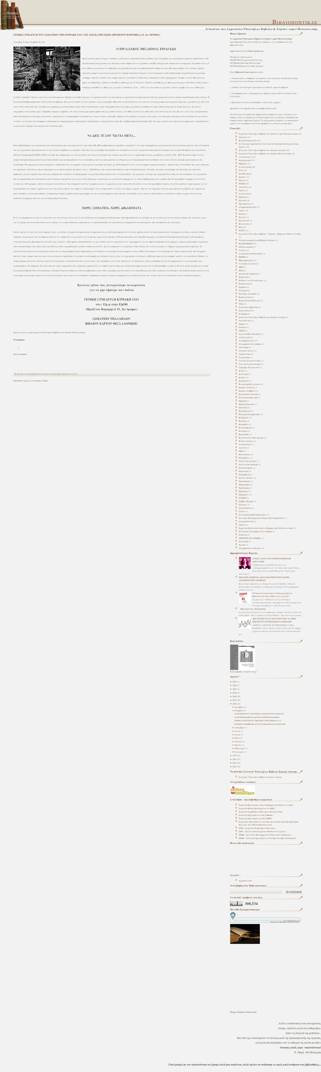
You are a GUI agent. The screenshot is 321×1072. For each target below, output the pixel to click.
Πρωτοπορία (244, 481)
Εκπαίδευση (244, 283)
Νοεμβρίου (239, 710)
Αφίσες (242, 210)
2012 (235, 766)
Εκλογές (242, 217)
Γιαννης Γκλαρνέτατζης (250, 364)
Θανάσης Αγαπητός (248, 293)
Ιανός (241, 170)
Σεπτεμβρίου (240, 727)
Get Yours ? (296, 922)
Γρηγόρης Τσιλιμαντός (249, 367)
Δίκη (241, 270)
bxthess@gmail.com (255, 51)
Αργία (242, 190)
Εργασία (243, 200)
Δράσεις (242, 177)
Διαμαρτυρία (245, 160)
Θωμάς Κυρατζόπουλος (249, 300)
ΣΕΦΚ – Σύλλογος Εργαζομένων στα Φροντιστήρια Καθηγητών (267, 838)
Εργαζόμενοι (244, 410)
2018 (235, 696)
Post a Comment (19, 354)
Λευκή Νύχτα (245, 444)
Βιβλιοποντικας (295, 22)
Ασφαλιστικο (245, 354)
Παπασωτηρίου (246, 467)
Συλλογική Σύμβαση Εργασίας (252, 514)
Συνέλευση (244, 193)
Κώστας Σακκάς (246, 441)
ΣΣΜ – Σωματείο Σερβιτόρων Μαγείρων (257, 828)
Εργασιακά (244, 220)
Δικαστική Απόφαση (248, 273)
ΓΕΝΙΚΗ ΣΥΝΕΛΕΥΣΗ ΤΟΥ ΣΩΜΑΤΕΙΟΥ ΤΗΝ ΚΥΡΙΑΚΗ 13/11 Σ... (258, 721)
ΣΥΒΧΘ (242, 498)
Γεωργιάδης (244, 357)
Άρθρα (242, 323)
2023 (235, 681)
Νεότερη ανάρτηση (24, 373)
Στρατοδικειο (245, 310)
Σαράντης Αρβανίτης (248, 307)
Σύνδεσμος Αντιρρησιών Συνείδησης (255, 531)
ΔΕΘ (241, 267)
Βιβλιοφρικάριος (246, 260)
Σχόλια (242, 524)
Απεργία (243, 137)
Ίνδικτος (242, 327)
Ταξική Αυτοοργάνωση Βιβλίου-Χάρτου (257, 240)
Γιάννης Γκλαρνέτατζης (250, 360)
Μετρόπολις (244, 457)
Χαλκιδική (243, 541)
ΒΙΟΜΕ (242, 257)
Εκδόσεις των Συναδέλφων (251, 280)
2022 (235, 685)
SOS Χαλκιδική (245, 246)
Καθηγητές (244, 417)
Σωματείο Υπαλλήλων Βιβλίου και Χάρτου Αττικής (262, 317)
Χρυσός (242, 544)
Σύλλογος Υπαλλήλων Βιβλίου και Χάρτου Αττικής (262, 150)
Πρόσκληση (244, 487)
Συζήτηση (243, 313)
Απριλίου (238, 741)
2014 (235, 759)
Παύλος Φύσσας (246, 477)
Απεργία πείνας (246, 350)
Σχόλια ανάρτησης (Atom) (36, 380)
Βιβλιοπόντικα (242, 72)
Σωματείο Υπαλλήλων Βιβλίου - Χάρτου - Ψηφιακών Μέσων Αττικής (270, 233)
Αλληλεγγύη (244, 337)
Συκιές (242, 511)
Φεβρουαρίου (240, 748)
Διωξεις (242, 377)
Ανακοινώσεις (245, 156)
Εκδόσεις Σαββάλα (247, 390)
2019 (235, 692)
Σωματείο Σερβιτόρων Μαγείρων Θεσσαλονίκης (261, 811)
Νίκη (241, 303)
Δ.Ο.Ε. (241, 370)
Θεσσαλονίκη (245, 297)
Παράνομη (243, 471)
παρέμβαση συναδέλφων (250, 548)
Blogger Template (237, 1012)
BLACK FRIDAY (246, 243)
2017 (235, 700)
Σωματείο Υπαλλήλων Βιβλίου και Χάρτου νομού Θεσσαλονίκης (268, 133)
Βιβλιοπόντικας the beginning (253, 608)
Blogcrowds (252, 1012)
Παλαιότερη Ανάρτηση (48, 373)
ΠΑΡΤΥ (242, 230)
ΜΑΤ (241, 227)
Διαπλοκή (243, 374)
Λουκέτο (242, 447)
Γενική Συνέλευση (247, 263)
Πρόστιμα (243, 491)
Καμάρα (243, 421)
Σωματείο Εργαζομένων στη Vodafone (256, 815)
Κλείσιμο (243, 431)
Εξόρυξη (242, 400)
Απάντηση (243, 347)
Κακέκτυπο (244, 223)
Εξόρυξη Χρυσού (246, 404)
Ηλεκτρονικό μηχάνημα (249, 414)
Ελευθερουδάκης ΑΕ (248, 397)
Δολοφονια (244, 380)
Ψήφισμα (243, 163)
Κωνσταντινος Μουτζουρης (251, 437)
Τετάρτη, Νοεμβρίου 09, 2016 (34, 42)
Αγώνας (242, 250)
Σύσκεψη (243, 534)
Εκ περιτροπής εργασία (249, 384)
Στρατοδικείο (245, 508)
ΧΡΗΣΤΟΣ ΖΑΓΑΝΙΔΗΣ (249, 538)
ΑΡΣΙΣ (242, 330)
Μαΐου (237, 738)
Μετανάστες (244, 454)
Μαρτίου (238, 745)
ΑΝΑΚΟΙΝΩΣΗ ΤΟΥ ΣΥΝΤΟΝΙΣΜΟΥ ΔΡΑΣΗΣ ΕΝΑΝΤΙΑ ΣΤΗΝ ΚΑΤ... (259, 714)
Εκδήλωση (243, 277)
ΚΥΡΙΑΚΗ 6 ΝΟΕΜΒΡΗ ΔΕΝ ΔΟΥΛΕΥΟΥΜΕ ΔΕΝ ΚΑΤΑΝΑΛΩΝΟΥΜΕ (259, 724)
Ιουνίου (237, 734)
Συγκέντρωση (245, 167)
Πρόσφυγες (244, 494)
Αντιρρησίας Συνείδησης (250, 344)
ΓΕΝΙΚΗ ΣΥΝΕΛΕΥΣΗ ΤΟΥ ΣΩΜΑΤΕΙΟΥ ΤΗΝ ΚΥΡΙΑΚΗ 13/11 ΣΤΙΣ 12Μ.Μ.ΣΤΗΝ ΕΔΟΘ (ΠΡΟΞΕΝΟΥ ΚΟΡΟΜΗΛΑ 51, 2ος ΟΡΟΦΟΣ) (86, 34)
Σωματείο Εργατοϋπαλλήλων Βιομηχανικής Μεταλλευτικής (266, 528)
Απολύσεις (243, 187)
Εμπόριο (242, 287)
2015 (235, 755)
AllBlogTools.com (284, 922)
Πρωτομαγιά (244, 203)
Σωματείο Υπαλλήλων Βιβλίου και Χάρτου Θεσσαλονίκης (265, 153)
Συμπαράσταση (246, 521)
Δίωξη (241, 213)
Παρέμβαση (244, 474)
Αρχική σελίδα (245, 880)
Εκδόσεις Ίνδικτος (246, 387)
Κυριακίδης (244, 434)
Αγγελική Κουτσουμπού (249, 334)
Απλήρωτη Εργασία (248, 207)
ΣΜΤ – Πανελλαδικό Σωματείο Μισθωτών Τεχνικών (262, 831)
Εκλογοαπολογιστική (248, 394)
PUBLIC (242, 183)
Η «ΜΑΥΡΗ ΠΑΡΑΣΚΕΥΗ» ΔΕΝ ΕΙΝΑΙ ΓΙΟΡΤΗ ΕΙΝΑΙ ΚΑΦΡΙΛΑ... (257, 717)
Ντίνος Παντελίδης (247, 461)
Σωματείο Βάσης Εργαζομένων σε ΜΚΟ (257, 808)
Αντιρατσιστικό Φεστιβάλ (250, 253)
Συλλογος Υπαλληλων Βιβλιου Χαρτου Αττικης (260, 777)
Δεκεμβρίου (239, 707)
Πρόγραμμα (244, 484)
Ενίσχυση (243, 290)
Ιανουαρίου (239, 752)
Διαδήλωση (244, 173)
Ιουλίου (237, 731)
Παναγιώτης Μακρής (248, 464)
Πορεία (242, 180)
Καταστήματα (245, 427)
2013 (235, 762)
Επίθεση (242, 197)
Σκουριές (243, 504)
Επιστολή (243, 407)
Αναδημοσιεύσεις (247, 340)
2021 (235, 689)
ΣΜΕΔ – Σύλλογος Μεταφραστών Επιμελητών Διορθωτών (265, 834)
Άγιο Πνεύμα (245, 320)
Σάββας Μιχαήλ (246, 501)
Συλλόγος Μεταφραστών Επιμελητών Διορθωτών (261, 518)
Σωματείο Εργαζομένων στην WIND (255, 818)
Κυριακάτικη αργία (248, 140)
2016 (235, 703)
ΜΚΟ (241, 451)
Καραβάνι (243, 424)
